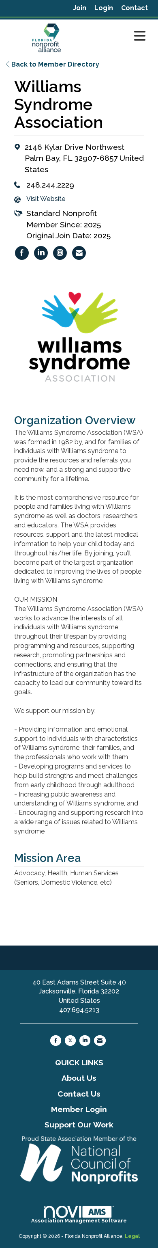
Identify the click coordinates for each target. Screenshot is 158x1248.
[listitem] (79, 8)
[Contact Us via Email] (100, 1040)
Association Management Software (79, 1221)
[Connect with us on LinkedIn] (84, 1040)
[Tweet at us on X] (70, 1040)
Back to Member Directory (54, 64)
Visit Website (46, 199)
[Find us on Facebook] (55, 1040)
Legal (132, 1236)
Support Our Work (79, 1124)
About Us (79, 1077)
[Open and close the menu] (118, 36)
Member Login (79, 1109)
